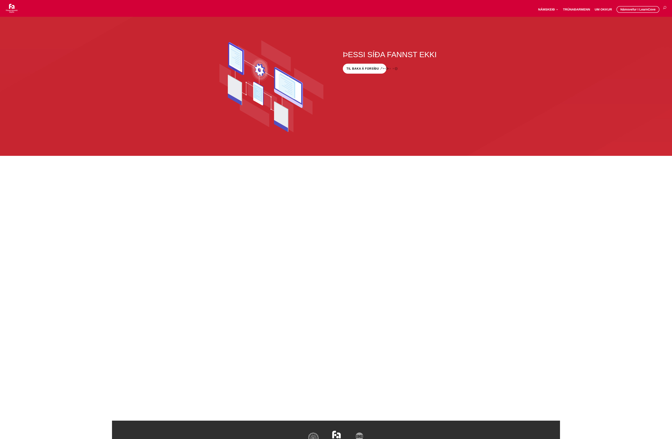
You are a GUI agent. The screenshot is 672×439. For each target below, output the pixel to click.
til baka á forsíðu (362, 68)
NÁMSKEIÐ (546, 9)
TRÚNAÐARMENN (576, 9)
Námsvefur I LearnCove (638, 9)
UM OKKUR (603, 9)
